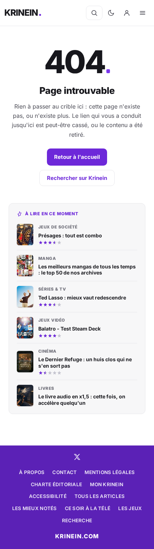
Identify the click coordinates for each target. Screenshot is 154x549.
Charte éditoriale (56, 484)
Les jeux (130, 508)
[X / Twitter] (77, 456)
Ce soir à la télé (88, 508)
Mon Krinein (106, 484)
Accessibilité (48, 496)
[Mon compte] (127, 12)
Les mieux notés (34, 508)
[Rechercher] (94, 13)
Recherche (77, 520)
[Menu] (142, 12)
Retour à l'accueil (77, 156)
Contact (64, 472)
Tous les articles (99, 496)
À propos (31, 472)
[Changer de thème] (111, 12)
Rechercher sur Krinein (77, 178)
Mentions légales (110, 472)
